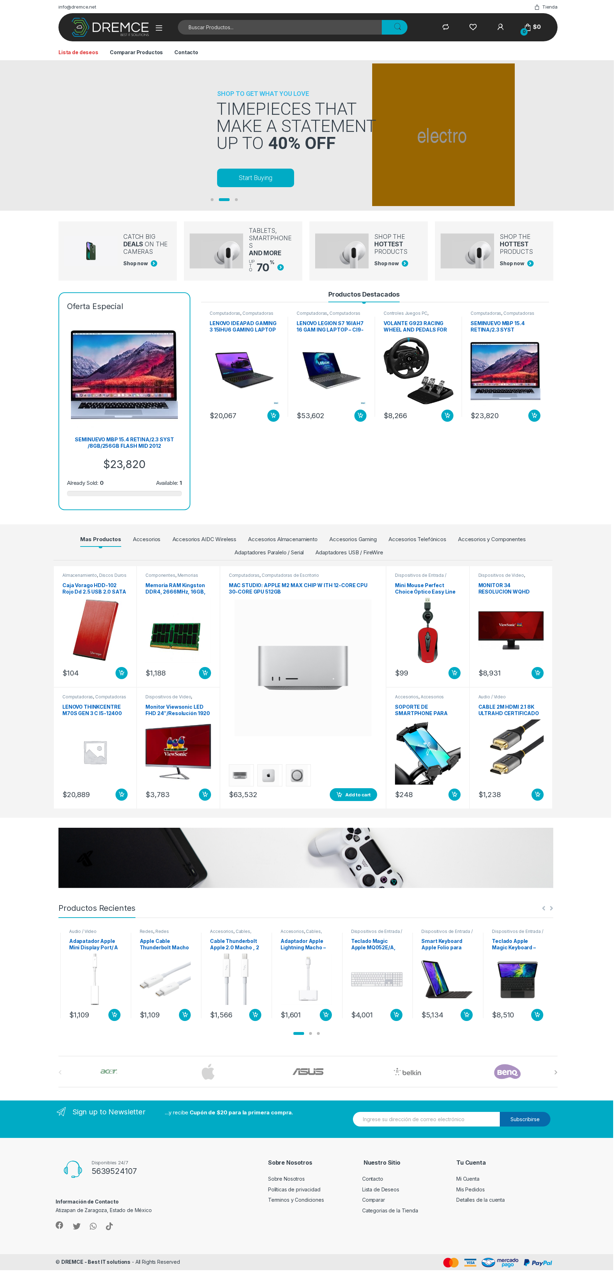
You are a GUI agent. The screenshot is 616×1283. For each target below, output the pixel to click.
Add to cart (273, 416)
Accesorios (147, 539)
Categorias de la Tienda (390, 1210)
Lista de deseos (78, 52)
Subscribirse (525, 1119)
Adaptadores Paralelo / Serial (269, 552)
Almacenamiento (79, 575)
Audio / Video (492, 696)
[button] (298, 1033)
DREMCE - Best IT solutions (95, 1262)
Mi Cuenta (467, 1179)
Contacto (186, 52)
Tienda (550, 7)
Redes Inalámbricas (83, 934)
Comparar (373, 1200)
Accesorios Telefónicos (417, 539)
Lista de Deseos (380, 1189)
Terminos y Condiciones (296, 1200)
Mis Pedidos (470, 1189)
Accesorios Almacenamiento (283, 539)
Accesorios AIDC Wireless (205, 539)
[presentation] (556, 1072)
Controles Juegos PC (405, 313)
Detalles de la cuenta (480, 1200)
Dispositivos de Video (168, 696)
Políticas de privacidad (294, 1189)
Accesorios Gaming (353, 539)
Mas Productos (100, 539)
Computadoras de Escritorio (290, 575)
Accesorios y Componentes (492, 539)
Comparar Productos (136, 52)
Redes (76, 931)
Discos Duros (113, 575)
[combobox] (280, 27)
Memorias (188, 575)
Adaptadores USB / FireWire (349, 552)
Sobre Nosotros (286, 1179)
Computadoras (225, 313)
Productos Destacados (364, 294)
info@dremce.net (77, 7)
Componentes (160, 575)
